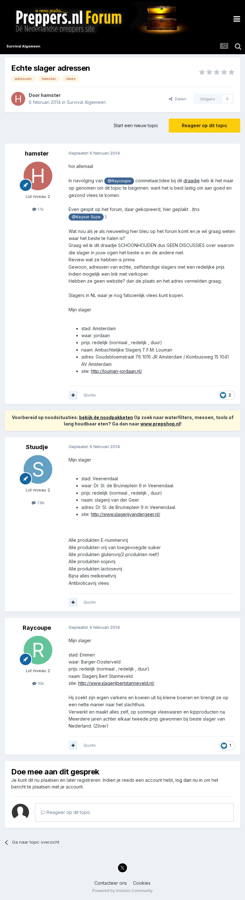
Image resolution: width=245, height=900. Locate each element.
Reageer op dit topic (204, 125)
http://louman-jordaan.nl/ (116, 371)
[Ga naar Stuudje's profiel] (38, 469)
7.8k (40, 502)
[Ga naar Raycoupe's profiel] (38, 650)
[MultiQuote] (73, 395)
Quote (90, 394)
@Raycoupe (119, 180)
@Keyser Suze (86, 216)
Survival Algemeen (86, 102)
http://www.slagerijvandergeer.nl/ (125, 514)
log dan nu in (189, 780)
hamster (51, 95)
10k (40, 683)
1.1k (40, 209)
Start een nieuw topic (136, 125)
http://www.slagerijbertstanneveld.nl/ (116, 683)
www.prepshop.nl (160, 423)
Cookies (142, 883)
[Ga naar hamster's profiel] (18, 99)
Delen (179, 98)
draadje (191, 180)
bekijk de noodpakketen (106, 417)
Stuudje (37, 447)
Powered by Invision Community (122, 890)
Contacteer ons (110, 883)
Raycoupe (37, 627)
